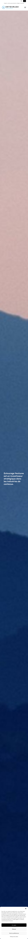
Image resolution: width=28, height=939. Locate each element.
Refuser (14, 929)
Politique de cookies (14, 936)
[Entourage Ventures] (11, 7)
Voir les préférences (14, 933)
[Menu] (25, 7)
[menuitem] (25, 7)
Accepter (14, 925)
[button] (26, 908)
